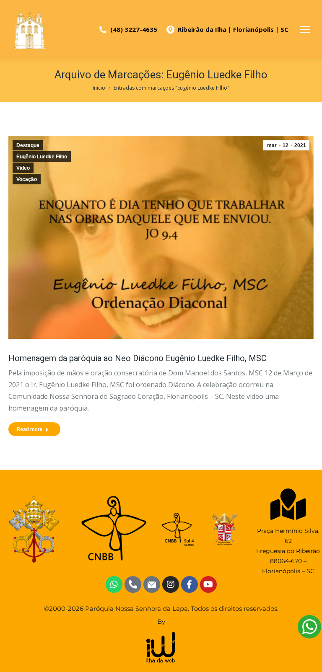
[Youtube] (208, 584)
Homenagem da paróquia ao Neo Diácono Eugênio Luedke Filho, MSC (137, 358)
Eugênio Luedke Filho (41, 157)
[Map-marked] (288, 504)
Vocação (26, 179)
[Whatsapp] (114, 584)
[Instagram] (170, 584)
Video (23, 168)
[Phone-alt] (133, 584)
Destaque (27, 145)
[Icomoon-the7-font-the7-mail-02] (151, 584)
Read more (29, 429)
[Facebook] (189, 584)
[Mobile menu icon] (305, 29)
